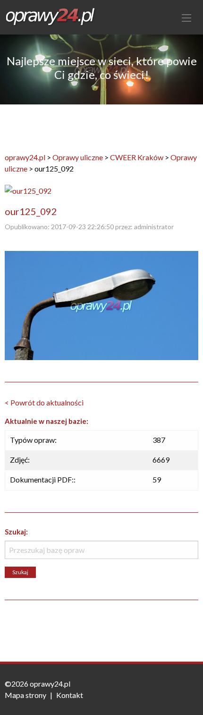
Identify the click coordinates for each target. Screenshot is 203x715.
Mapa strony (25, 694)
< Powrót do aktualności (44, 402)
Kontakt (69, 694)
